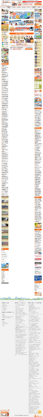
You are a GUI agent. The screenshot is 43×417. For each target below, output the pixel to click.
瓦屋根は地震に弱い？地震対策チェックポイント (38, 179)
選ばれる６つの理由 (4, 305)
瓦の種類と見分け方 (4, 138)
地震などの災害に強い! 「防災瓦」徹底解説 (38, 181)
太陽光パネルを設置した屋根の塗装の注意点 (38, 154)
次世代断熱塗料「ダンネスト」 (37, 186)
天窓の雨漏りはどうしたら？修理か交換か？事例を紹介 (35, 340)
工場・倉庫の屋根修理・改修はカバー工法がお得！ (38, 234)
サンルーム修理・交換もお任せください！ (38, 233)
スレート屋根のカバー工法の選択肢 (38, 145)
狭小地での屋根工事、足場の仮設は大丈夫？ (33, 316)
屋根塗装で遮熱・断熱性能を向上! (38, 188)
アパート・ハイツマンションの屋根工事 (38, 245)
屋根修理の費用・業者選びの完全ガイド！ (5, 69)
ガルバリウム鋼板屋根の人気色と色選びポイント (34, 326)
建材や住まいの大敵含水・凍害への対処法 (5, 131)
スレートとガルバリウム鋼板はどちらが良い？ (38, 110)
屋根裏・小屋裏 (4, 128)
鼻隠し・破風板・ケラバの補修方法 (5, 79)
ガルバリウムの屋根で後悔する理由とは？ (5, 165)
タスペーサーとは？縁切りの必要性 (4, 87)
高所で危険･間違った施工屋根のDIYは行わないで (5, 172)
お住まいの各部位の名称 (5, 67)
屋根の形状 (3, 121)
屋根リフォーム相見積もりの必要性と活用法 (20, 331)
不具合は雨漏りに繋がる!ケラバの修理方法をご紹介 (34, 345)
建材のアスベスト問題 (5, 143)
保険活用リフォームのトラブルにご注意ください (38, 219)
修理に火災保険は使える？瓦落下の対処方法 (38, 174)
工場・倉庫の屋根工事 (38, 243)
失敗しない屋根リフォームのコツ (38, 131)
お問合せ (3, 259)
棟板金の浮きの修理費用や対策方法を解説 (5, 76)
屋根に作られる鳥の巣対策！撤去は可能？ (20, 350)
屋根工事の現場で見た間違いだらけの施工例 (38, 182)
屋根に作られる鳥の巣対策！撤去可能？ (38, 241)
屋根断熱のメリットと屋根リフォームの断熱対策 (5, 187)
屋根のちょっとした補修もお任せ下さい (20, 310)
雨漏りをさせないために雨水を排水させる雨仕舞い (34, 403)
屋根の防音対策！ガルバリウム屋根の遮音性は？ (38, 125)
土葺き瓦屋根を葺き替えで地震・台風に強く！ (5, 103)
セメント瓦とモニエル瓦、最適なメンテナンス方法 (34, 336)
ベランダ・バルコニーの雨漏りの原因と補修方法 (5, 98)
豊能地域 (3, 276)
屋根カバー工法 (39, 45)
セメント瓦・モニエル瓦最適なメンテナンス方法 (5, 101)
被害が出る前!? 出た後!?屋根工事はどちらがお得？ (38, 207)
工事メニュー (29, 7)
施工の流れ (23, 7)
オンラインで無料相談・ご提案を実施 (20, 305)
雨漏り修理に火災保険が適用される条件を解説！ (38, 191)
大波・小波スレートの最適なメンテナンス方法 (5, 107)
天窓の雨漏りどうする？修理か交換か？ (5, 183)
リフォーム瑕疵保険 (4, 308)
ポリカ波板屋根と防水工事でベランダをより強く (38, 236)
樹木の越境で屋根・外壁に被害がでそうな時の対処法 (38, 218)
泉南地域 (3, 281)
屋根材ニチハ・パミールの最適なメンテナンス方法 (38, 157)
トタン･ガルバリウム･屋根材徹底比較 (5, 163)
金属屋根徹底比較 (31, 389)
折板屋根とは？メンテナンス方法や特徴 (38, 152)
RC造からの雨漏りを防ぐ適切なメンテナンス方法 (5, 178)
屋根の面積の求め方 (4, 118)
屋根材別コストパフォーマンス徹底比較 (5, 149)
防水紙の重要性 (4, 144)
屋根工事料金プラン (18, 307)
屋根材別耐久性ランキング (4, 151)
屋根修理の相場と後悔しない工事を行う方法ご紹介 (21, 329)
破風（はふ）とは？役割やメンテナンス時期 (5, 194)
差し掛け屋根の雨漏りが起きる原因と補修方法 (5, 126)
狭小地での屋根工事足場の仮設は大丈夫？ (38, 162)
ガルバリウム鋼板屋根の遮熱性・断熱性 (38, 117)
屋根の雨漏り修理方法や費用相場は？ (5, 176)
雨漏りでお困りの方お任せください (19, 309)
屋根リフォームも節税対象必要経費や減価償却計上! (38, 250)
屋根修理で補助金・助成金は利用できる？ (38, 195)
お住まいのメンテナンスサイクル (32, 380)
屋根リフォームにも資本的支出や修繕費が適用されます (21, 334)
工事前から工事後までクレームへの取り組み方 (38, 204)
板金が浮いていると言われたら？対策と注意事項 (38, 214)
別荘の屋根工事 (37, 246)
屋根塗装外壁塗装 (38, 62)
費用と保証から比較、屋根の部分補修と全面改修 (38, 136)
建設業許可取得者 (4, 254)
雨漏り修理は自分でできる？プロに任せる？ (5, 72)
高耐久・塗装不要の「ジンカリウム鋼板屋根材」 (34, 369)
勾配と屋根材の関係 (4, 133)
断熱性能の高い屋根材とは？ (4, 185)
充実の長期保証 (4, 309)
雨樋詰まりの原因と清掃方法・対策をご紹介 (20, 348)
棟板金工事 (38, 59)
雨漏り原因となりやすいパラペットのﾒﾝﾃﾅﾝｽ (5, 92)
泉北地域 (3, 280)
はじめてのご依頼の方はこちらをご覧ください (20, 304)
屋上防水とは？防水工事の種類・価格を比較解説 (5, 96)
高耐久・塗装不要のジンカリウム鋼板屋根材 (5, 170)
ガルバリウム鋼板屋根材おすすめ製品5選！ (38, 120)
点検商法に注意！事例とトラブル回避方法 (20, 312)
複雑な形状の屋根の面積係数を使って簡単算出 (5, 119)
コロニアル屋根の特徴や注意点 (37, 149)
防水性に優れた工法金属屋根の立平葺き (4, 113)
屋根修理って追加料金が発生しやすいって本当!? (38, 216)
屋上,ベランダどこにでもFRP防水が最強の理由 (5, 94)
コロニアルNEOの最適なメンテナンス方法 (38, 161)
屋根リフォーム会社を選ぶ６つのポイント (38, 167)
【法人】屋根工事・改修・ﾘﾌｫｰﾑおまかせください (38, 248)
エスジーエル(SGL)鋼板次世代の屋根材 (5, 167)
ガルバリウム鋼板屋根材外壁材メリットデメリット (38, 124)
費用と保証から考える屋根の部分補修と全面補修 (21, 335)
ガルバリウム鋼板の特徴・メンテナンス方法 (33, 368)
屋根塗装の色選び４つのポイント (37, 184)
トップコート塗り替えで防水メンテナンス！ (5, 193)
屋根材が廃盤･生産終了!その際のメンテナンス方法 (34, 347)
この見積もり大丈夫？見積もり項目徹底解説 (38, 206)
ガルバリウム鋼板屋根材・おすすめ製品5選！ (34, 319)
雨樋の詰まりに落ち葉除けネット (19, 349)
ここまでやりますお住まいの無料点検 (34, 7)
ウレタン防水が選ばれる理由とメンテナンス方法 (5, 88)
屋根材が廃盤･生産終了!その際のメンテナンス (5, 156)
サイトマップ (3, 261)
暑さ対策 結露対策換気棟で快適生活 (4, 130)
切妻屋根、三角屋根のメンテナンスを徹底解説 (5, 125)
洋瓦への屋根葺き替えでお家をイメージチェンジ (5, 158)
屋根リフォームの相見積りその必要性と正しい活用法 (38, 200)
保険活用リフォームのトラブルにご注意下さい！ (34, 394)
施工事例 (14, 7)
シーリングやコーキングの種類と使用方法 (5, 111)
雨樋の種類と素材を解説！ (18, 351)
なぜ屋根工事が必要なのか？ (38, 130)
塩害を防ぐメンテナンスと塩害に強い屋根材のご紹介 (34, 396)
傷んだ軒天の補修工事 (31, 377)
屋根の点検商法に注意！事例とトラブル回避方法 (38, 212)
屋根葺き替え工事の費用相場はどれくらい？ (38, 135)
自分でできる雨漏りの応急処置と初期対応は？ (38, 189)
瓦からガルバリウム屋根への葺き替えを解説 (38, 113)
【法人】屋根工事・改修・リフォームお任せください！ (21, 325)
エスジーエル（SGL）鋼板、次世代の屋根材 (33, 391)
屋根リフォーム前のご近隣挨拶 (19, 311)
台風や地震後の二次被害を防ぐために (38, 176)
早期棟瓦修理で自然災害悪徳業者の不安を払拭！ (5, 105)
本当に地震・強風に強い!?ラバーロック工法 (33, 400)
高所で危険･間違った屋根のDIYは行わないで (33, 371)
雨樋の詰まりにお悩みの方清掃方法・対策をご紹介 (38, 238)
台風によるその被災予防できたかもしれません (38, 170)
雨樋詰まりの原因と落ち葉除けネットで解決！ (38, 240)
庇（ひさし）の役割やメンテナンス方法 (5, 180)
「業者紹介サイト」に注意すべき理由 (38, 221)
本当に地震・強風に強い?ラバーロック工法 (5, 116)
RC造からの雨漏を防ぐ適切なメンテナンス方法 (34, 370)
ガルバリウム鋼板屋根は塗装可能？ (38, 115)
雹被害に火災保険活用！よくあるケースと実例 (38, 193)
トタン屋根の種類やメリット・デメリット (38, 150)
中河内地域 (3, 271)
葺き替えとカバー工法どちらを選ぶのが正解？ (38, 140)
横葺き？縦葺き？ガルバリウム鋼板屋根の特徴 (38, 122)
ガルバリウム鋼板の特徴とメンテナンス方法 (5, 168)
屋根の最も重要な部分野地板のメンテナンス (5, 146)
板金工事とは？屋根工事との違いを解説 (5, 74)
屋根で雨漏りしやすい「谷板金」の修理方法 (5, 136)
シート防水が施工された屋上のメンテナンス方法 (5, 90)
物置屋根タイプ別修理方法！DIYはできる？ (38, 231)
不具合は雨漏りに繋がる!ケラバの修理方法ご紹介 (5, 81)
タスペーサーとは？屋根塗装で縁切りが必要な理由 (34, 344)
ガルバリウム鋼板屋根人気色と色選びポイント (38, 118)
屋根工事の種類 (38, 39)
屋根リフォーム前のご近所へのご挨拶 (37, 202)
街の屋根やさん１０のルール (5, 306)
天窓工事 (38, 65)
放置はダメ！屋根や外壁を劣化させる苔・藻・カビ (34, 397)
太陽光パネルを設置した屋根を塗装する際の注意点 (21, 352)
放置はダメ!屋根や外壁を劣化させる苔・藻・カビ (5, 155)
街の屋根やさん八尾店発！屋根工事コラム (6, 317)
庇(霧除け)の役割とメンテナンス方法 (4, 109)
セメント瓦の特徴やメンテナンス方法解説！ (5, 100)
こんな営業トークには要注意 (38, 209)
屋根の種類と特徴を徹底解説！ (4, 65)
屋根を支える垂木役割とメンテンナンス (5, 174)
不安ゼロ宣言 (3, 307)
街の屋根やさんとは (4, 304)
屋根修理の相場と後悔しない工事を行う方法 (38, 133)
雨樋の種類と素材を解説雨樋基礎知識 (5, 189)
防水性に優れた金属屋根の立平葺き (32, 392)
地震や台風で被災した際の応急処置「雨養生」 (5, 114)
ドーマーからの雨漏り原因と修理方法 (5, 181)
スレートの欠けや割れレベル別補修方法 (38, 147)
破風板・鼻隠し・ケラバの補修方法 (32, 339)
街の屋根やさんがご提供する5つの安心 (9, 7)
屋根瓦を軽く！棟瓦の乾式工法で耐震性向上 (38, 177)
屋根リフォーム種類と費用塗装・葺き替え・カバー (38, 143)
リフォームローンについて (18, 333)
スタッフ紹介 (3, 252)
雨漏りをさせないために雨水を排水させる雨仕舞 (5, 135)
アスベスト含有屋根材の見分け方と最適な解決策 (5, 141)
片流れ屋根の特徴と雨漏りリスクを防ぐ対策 (5, 123)
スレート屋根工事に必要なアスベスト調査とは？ (5, 191)
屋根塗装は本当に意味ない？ (4, 70)
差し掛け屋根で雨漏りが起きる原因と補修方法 (34, 402)
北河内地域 (3, 275)
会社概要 (39, 7)
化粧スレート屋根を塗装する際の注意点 (37, 155)
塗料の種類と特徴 (37, 256)
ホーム (4, 7)
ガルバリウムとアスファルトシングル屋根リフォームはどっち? (5, 161)
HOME (10, 9)
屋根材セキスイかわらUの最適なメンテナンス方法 (38, 159)
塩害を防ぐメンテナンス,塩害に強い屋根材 (5, 153)
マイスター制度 (4, 310)
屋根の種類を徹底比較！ (36, 142)
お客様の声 (18, 7)
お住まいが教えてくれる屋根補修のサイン (38, 138)
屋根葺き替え (39, 42)
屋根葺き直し (39, 56)
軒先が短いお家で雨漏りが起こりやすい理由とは (5, 140)
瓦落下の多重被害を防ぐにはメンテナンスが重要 (38, 172)
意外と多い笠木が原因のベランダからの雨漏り (5, 83)
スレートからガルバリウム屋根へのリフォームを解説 (38, 112)
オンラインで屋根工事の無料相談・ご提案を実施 (38, 199)
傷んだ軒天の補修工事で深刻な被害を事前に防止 (5, 85)
